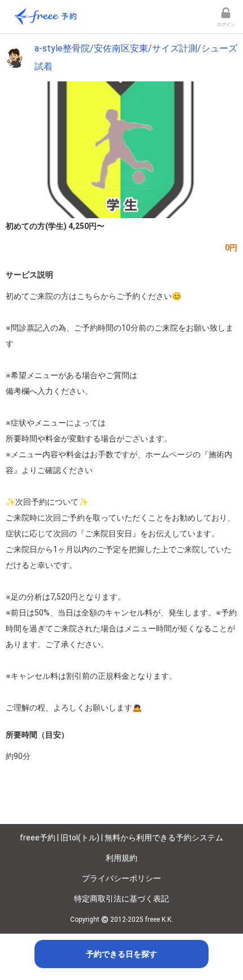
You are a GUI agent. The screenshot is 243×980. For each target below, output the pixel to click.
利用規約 (121, 857)
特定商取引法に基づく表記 (121, 898)
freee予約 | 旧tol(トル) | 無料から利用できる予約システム (121, 837)
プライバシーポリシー (121, 878)
